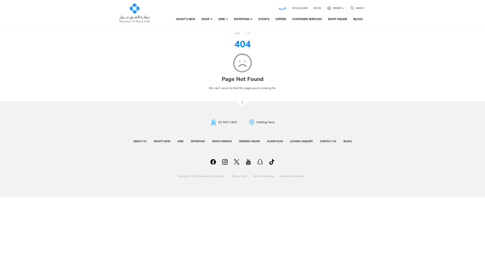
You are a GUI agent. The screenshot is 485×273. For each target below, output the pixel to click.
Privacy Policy (239, 176)
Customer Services (307, 19)
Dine (221, 19)
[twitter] (236, 162)
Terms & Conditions (263, 176)
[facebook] (213, 162)
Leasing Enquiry (301, 141)
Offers (280, 19)
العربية (282, 8)
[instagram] (225, 162)
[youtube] (248, 162)
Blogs (358, 19)
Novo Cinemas (222, 141)
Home (237, 33)
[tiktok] (272, 162)
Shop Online (337, 19)
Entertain (242, 19)
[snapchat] (260, 162)
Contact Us (328, 141)
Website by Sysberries (292, 176)
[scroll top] (242, 104)
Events (263, 19)
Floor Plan (275, 141)
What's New (185, 19)
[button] (357, 8)
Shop (205, 19)
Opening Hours (249, 141)
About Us (139, 141)
